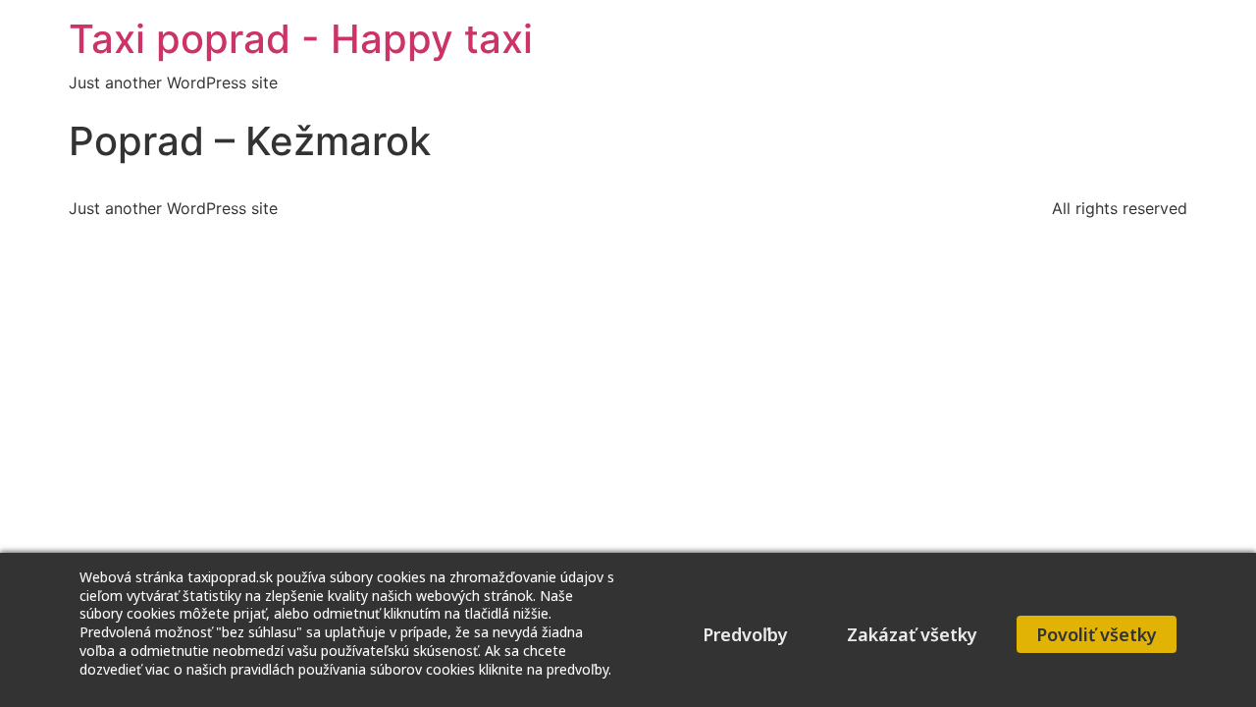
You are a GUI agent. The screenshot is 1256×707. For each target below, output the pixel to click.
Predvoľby (745, 634)
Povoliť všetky (1096, 634)
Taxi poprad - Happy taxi (301, 39)
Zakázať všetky (912, 634)
